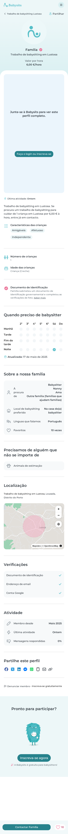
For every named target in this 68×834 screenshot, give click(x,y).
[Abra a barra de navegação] (61, 5)
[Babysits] (13, 5)
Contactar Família (26, 827)
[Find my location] (58, 524)
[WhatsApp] (31, 669)
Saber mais (40, 298)
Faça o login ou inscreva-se (34, 153)
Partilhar (58, 13)
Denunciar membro (18, 686)
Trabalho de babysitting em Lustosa (34, 54)
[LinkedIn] (19, 669)
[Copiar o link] (50, 669)
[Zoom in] (58, 509)
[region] (34, 526)
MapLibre (36, 545)
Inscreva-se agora (34, 758)
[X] (12, 669)
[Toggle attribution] (61, 546)
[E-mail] (44, 669)
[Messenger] (25, 669)
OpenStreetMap (51, 545)
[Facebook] (6, 669)
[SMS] (37, 669)
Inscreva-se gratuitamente (47, 686)
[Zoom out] (58, 515)
